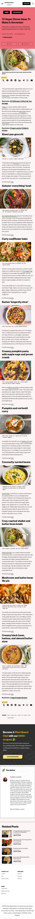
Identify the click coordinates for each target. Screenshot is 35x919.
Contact (3, 873)
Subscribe (26, 3)
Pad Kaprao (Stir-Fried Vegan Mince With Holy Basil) (22, 840)
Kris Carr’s (16, 163)
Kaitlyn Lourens (8, 34)
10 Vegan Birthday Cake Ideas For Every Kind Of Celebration (21, 831)
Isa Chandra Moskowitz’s (9, 216)
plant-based (5, 122)
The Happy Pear (27, 271)
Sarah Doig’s (6, 493)
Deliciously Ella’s (7, 552)
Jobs (2, 876)
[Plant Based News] (2, 4)
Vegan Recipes (17, 12)
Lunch (4, 844)
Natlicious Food (26, 441)
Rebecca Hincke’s (13, 387)
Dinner (7, 12)
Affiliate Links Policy (5, 891)
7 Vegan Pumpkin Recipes (18, 698)
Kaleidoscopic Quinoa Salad (20, 848)
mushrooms (5, 95)
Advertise (20, 878)
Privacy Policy (4, 888)
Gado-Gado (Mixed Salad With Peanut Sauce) (21, 857)
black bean (22, 111)
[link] (9, 4)
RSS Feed (3, 893)
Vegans (4, 107)
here (12, 182)
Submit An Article (5, 878)
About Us (19, 873)
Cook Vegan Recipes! (13, 756)
